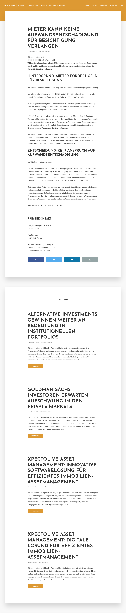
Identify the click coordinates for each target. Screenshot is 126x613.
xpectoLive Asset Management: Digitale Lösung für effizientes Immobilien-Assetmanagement (60, 546)
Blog (87, 5)
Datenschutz (114, 5)
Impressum (103, 5)
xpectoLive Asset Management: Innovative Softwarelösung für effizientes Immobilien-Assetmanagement (62, 470)
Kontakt (94, 5)
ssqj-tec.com (9, 5)
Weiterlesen (35, 366)
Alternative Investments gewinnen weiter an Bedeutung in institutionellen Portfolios (62, 326)
